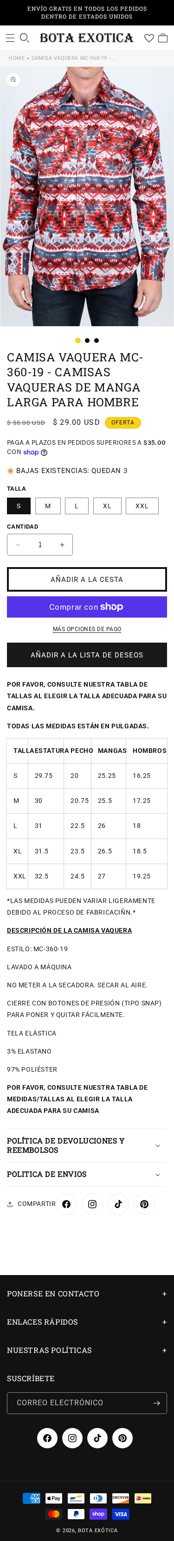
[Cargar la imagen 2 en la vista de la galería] (87, 340)
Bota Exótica (97, 1531)
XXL (142, 506)
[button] (10, 38)
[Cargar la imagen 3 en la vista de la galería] (96, 340)
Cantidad (22, 526)
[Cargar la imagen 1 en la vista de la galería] (78, 340)
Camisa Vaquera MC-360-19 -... (74, 58)
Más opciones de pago (87, 629)
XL (107, 506)
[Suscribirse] (156, 1403)
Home (17, 58)
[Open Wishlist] (149, 38)
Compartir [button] (37, 1203)
